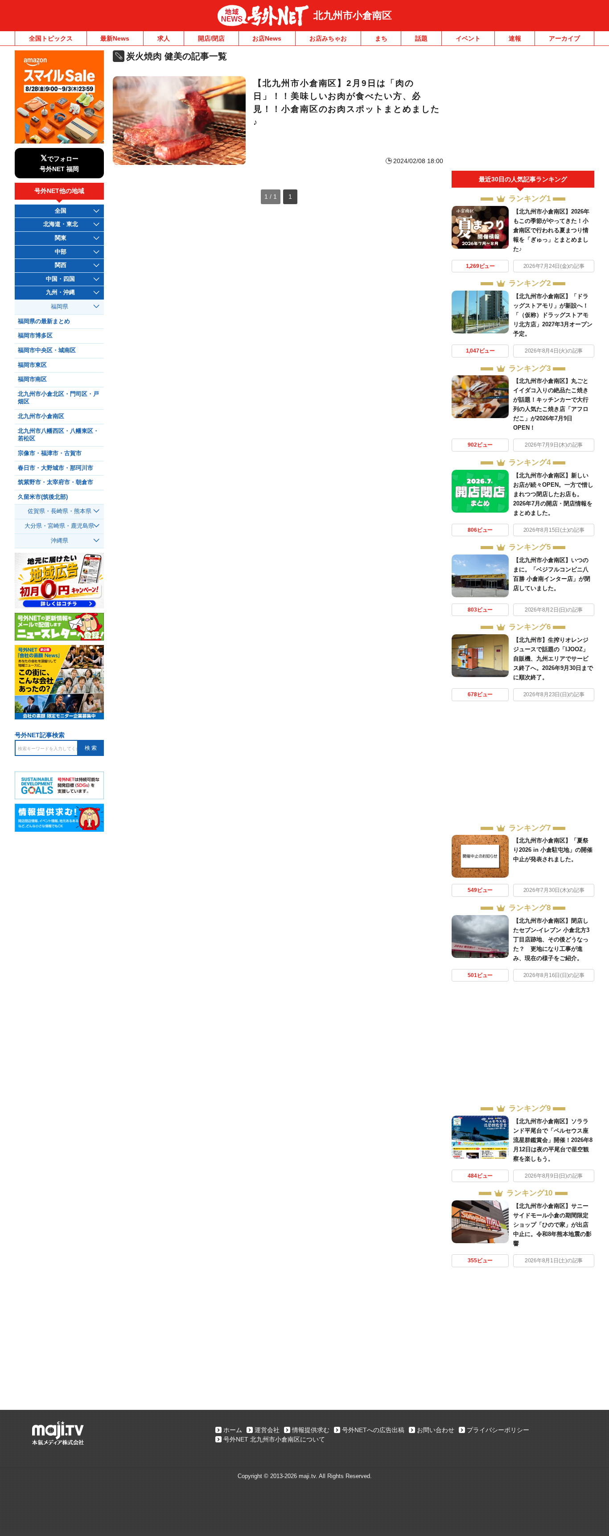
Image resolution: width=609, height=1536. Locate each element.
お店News (266, 38)
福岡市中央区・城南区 (47, 350)
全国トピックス (51, 38)
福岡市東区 (32, 365)
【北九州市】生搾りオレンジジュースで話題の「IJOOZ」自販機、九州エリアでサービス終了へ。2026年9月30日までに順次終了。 (553, 659)
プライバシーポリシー (498, 1429)
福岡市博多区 (35, 336)
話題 (421, 38)
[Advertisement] (523, 110)
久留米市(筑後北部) (43, 497)
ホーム (232, 1429)
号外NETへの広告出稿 (373, 1429)
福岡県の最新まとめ (44, 321)
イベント (468, 38)
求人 (163, 38)
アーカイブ (564, 38)
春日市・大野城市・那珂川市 (55, 468)
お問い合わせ (435, 1429)
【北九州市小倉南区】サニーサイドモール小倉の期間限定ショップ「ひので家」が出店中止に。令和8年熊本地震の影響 (552, 1225)
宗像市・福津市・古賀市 (50, 453)
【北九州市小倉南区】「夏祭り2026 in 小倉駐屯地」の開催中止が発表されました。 (553, 849)
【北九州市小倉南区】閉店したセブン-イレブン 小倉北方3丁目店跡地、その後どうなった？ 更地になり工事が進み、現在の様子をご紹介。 (551, 939)
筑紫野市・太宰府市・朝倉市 (55, 482)
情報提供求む (310, 1429)
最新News (114, 38)
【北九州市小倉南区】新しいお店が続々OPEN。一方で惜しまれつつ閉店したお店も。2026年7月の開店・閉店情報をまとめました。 (553, 494)
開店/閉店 (211, 38)
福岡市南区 (32, 379)
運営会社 (267, 1429)
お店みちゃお (328, 38)
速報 (515, 38)
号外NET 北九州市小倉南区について (274, 1439)
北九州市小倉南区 (352, 15)
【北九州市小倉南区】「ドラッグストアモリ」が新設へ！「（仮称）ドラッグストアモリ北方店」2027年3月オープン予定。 (553, 315)
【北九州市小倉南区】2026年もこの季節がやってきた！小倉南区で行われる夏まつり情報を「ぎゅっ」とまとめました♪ (551, 230)
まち (381, 38)
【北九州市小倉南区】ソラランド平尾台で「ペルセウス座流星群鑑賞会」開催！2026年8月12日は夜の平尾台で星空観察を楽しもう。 (553, 1140)
